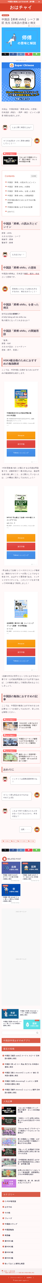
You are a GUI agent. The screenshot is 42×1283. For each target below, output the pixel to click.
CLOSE (34, 176)
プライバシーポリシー (16, 1277)
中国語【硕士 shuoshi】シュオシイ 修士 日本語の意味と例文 (22, 1074)
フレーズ (8, 1218)
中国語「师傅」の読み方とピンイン (22, 182)
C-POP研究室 (10, 1201)
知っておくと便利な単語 (15, 1264)
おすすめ (8, 1207)
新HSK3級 (9, 1252)
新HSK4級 (5, 15)
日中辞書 (31, 841)
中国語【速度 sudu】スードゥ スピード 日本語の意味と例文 (22, 1057)
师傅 (13, 841)
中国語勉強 (9, 1230)
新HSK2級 (9, 1247)
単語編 (7, 1235)
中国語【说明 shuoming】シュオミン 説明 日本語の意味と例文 (21, 1082)
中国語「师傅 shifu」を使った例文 (21, 191)
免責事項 (29, 1277)
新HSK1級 (9, 1241)
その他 (7, 1213)
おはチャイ (21, 7)
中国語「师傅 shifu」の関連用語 (21, 195)
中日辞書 (6, 841)
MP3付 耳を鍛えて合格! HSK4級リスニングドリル (21, 519)
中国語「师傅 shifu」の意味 (19, 187)
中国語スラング (11, 1224)
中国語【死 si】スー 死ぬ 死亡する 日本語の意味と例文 (22, 1065)
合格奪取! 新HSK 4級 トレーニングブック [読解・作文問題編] (20, 624)
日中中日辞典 (22, 841)
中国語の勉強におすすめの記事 (20, 207)
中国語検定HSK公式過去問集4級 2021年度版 (19, 414)
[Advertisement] (21, 935)
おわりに (11, 211)
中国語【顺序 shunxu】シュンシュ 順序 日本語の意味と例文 (22, 1091)
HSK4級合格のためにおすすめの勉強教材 (22, 201)
